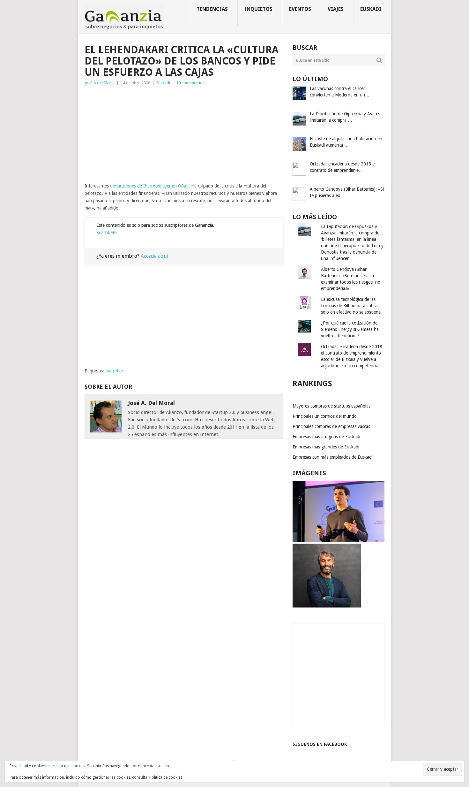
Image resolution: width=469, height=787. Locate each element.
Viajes (336, 9)
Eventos (300, 9)
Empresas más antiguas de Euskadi (326, 436)
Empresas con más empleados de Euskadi (333, 457)
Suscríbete (106, 232)
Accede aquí (154, 256)
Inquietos (258, 9)
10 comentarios (190, 82)
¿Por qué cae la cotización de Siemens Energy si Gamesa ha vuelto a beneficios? (350, 329)
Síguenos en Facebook (320, 744)
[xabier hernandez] (338, 540)
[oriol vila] (327, 605)
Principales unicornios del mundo (325, 416)
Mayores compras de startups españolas (331, 406)
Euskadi (370, 9)
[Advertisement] (184, 134)
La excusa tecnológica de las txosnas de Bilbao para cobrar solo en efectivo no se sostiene (351, 306)
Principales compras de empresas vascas (331, 426)
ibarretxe (114, 370)
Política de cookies (165, 777)
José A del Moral (100, 82)
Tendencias (212, 9)
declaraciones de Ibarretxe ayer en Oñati (149, 185)
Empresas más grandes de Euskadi (326, 446)
